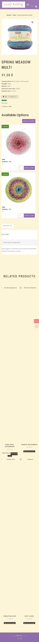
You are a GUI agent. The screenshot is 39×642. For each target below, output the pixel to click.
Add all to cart (28, 121)
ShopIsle (13, 635)
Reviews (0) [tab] (7, 225)
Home (9, 15)
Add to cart (29, 168)
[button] (32, 22)
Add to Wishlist (10, 96)
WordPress (25, 635)
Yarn (14, 15)
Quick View (13, 455)
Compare (4, 100)
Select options (6, 453)
